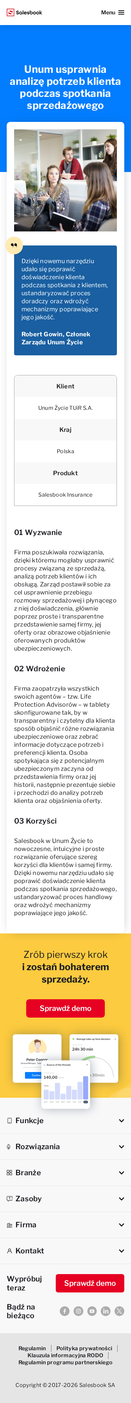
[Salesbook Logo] (24, 12)
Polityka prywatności (84, 1348)
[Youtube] (92, 1311)
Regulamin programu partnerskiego (65, 1362)
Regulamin (32, 1348)
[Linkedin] (106, 1311)
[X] (119, 1311)
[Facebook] (65, 1311)
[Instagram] (78, 1311)
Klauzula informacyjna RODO (65, 1355)
